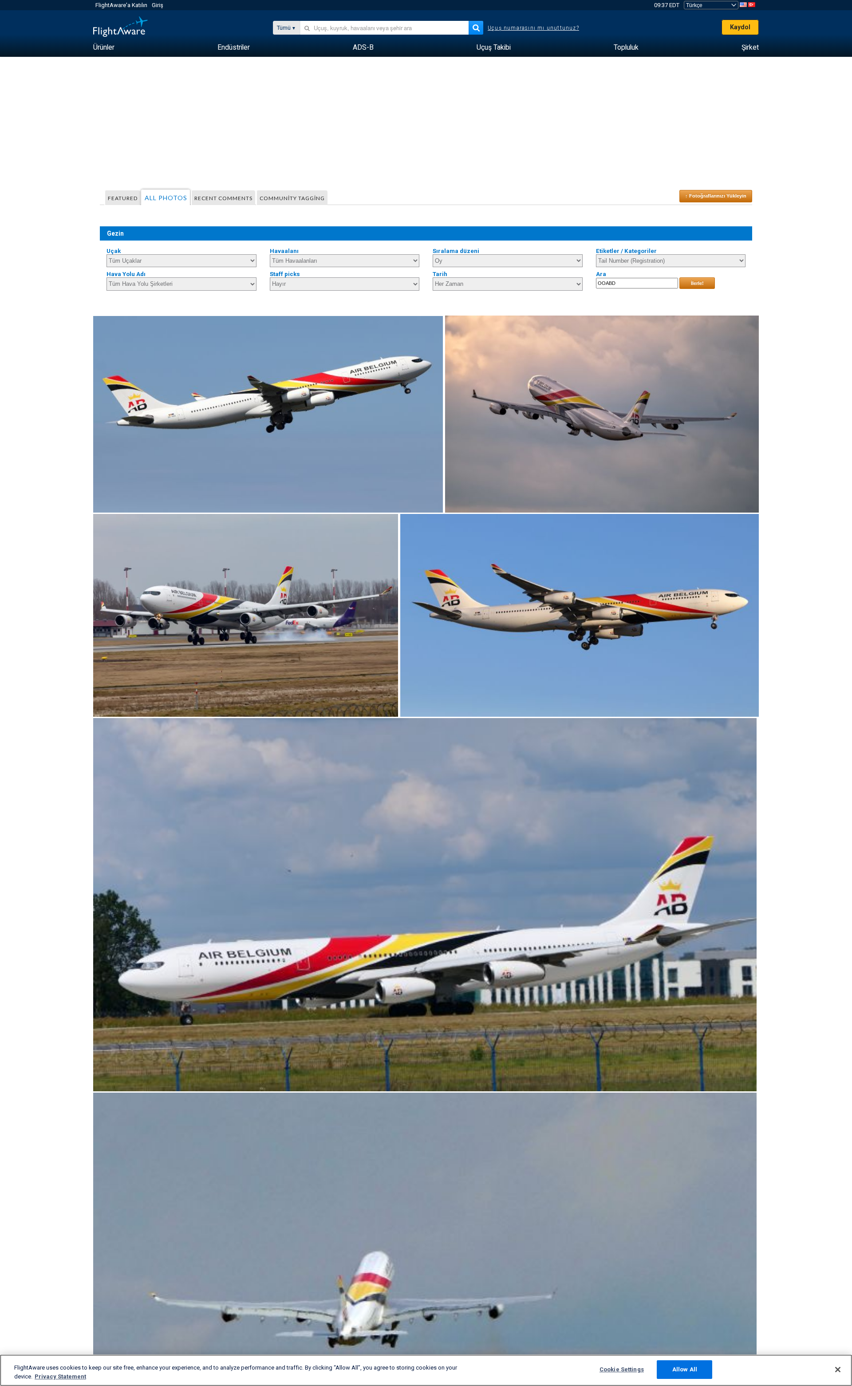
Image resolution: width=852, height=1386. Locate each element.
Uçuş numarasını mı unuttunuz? (533, 28)
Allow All (684, 1369)
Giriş (157, 5)
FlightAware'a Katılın (121, 5)
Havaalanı (284, 251)
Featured (123, 198)
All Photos (166, 197)
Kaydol (740, 27)
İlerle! (697, 283)
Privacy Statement (60, 1376)
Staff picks (285, 274)
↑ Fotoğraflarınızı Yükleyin (715, 195)
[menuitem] (104, 47)
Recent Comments (223, 198)
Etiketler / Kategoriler (626, 251)
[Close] (838, 1369)
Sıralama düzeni (456, 251)
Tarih (440, 274)
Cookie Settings (622, 1369)
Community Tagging (292, 198)
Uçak (113, 251)
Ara (601, 274)
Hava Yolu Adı (126, 274)
